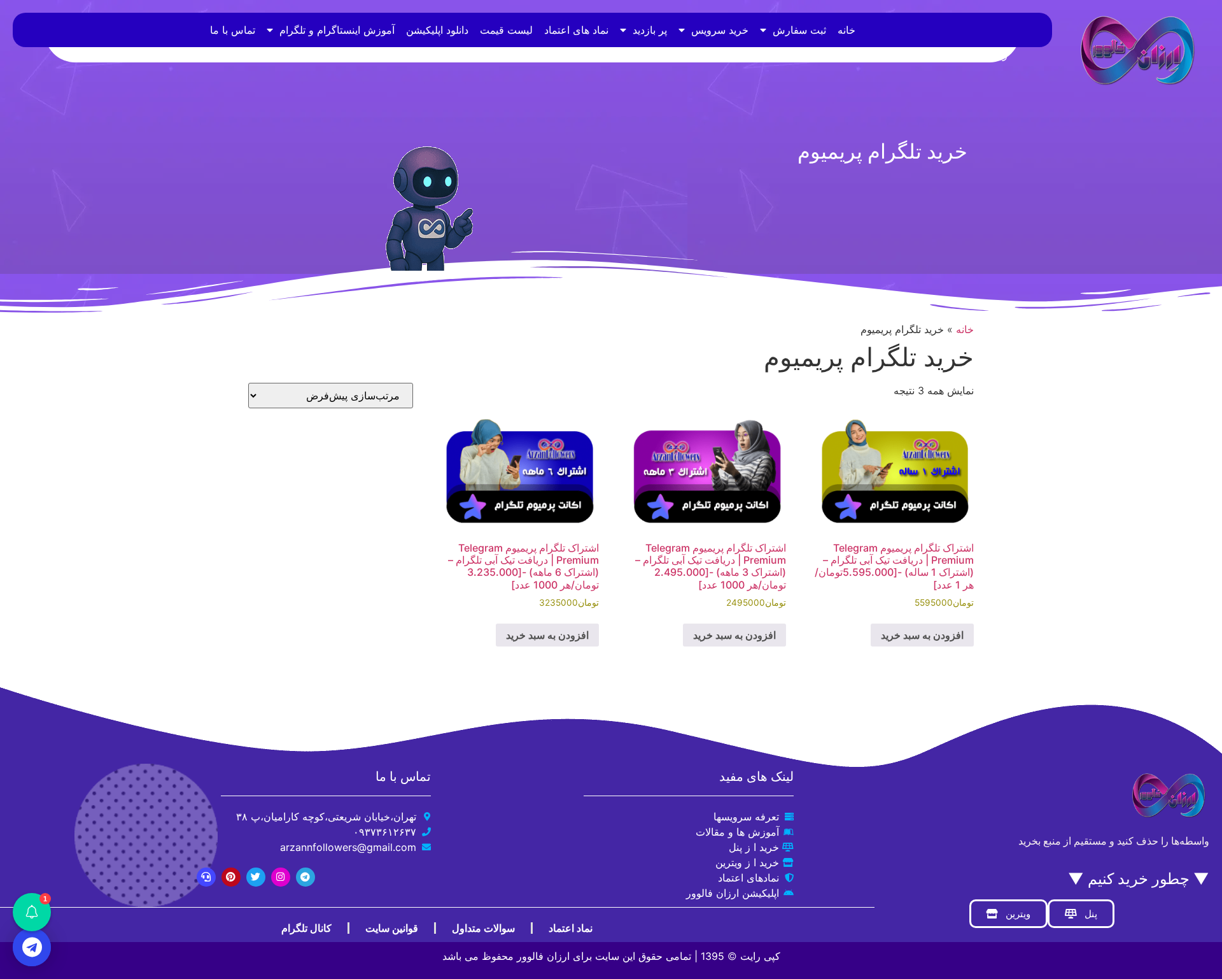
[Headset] (206, 877)
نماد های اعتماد (576, 30)
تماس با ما (232, 30)
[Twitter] (255, 877)
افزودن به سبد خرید (922, 635)
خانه (846, 30)
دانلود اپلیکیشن (437, 30)
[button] (32, 912)
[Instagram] (280, 877)
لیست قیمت (506, 30)
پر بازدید (650, 30)
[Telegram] (305, 877)
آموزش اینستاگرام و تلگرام (337, 30)
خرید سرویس (719, 30)
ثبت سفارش (799, 30)
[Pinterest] (231, 877)
